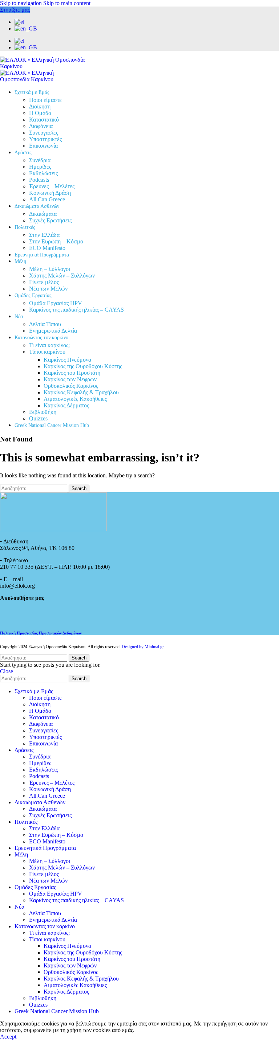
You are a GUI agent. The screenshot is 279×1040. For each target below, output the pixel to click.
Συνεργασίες (43, 133)
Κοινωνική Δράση (50, 193)
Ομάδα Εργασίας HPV (55, 303)
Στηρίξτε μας (15, 10)
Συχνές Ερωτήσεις (50, 220)
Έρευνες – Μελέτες (51, 186)
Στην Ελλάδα (44, 235)
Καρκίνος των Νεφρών (70, 379)
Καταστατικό (44, 119)
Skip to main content (66, 3)
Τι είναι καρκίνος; (49, 345)
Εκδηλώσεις (43, 173)
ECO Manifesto (47, 248)
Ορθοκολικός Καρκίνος (71, 386)
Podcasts (39, 180)
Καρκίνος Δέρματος (66, 405)
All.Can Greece (47, 199)
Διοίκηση (39, 106)
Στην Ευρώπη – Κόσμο (56, 241)
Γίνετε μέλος (44, 282)
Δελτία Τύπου (45, 324)
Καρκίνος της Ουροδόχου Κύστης (83, 366)
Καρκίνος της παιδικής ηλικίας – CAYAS (76, 310)
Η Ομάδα (40, 113)
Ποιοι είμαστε (45, 100)
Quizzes (38, 418)
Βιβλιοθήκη (42, 412)
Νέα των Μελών (48, 288)
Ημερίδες (40, 167)
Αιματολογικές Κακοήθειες (75, 399)
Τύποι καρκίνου (47, 352)
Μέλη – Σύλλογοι (49, 269)
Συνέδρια (39, 160)
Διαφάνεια (41, 126)
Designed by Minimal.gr (143, 646)
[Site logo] (45, 66)
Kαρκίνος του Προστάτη (72, 373)
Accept (8, 1036)
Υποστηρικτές (45, 139)
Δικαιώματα (43, 214)
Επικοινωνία (43, 146)
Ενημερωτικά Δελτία (53, 331)
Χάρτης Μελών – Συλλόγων (62, 275)
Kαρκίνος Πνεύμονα (67, 360)
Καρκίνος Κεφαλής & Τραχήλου (81, 392)
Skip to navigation (21, 3)
